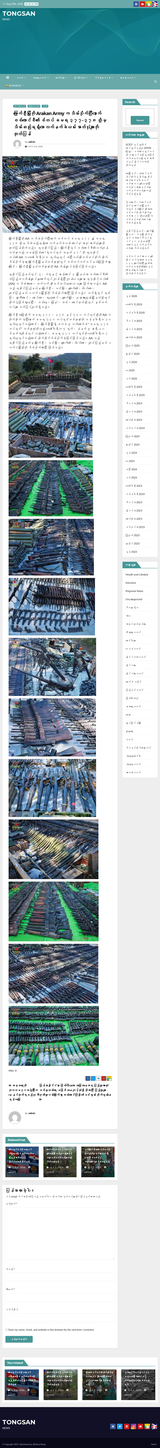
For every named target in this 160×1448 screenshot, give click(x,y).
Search (130, 102)
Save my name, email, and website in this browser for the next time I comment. (51, 1329)
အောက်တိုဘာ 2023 (134, 519)
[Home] (7, 78)
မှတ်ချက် (11, 1203)
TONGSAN (18, 13)
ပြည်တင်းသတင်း (33, 106)
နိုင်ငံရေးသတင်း (19, 106)
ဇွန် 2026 (131, 296)
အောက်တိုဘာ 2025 (134, 337)
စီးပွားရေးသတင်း (133, 632)
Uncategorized (134, 599)
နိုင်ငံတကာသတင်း (136, 657)
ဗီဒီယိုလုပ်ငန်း (103, 77)
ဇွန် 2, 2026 (56, 1167)
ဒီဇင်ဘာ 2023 (134, 502)
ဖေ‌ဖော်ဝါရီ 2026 (134, 304)
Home (153, 1444)
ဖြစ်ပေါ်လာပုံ (80, 77)
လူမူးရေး (129, 731)
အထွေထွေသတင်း (39, 77)
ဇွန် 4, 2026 (18, 1167)
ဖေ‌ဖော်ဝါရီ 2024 (134, 486)
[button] (155, 81)
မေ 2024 (130, 461)
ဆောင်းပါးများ (60, 77)
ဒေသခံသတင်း (133, 649)
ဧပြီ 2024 (131, 469)
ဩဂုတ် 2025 (133, 345)
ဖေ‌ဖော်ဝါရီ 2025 (134, 387)
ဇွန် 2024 (131, 453)
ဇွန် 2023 (131, 552)
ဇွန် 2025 (131, 362)
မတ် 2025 (131, 378)
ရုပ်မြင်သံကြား (133, 723)
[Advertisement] (80, 47)
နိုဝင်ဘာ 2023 (134, 510)
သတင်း (20, 77)
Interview (131, 583)
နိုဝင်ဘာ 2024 (134, 411)
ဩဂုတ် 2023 (133, 535)
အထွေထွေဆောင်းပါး (133, 756)
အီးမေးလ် (10, 1289)
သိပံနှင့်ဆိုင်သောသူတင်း (138, 747)
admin (31, 142)
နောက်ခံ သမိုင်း (133, 682)
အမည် (10, 1269)
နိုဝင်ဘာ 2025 (134, 329)
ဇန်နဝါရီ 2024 (135, 494)
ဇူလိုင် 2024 (133, 444)
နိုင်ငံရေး (131, 665)
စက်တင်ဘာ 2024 (135, 428)
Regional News (134, 591)
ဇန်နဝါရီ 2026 (135, 312)
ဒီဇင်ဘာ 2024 (134, 403)
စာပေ (128, 616)
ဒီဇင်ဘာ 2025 (134, 321)
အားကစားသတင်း (127, 77)
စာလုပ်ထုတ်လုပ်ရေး (136, 624)
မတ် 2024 (131, 477)
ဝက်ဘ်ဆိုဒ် (11, 1309)
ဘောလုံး (128, 714)
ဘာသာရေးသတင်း (133, 706)
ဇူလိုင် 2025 (133, 354)
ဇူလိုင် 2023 (133, 543)
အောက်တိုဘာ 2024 (134, 420)
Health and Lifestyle (137, 574)
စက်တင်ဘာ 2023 (135, 527)
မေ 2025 (130, 370)
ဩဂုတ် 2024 (133, 436)
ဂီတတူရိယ (132, 607)
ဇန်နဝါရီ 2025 (135, 395)
